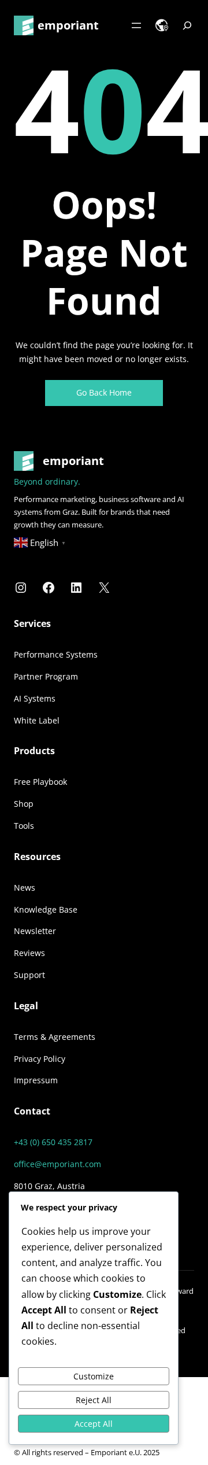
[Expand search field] (187, 25)
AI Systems (34, 698)
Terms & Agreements (54, 1036)
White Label (37, 720)
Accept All (94, 1423)
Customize (93, 1376)
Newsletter (35, 930)
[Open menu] (136, 25)
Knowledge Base (45, 909)
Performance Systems (56, 654)
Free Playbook (40, 781)
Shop (24, 803)
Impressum (36, 1080)
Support (29, 974)
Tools (24, 825)
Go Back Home (104, 392)
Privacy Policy (39, 1058)
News (24, 887)
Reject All (94, 1399)
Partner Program (46, 676)
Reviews (29, 952)
